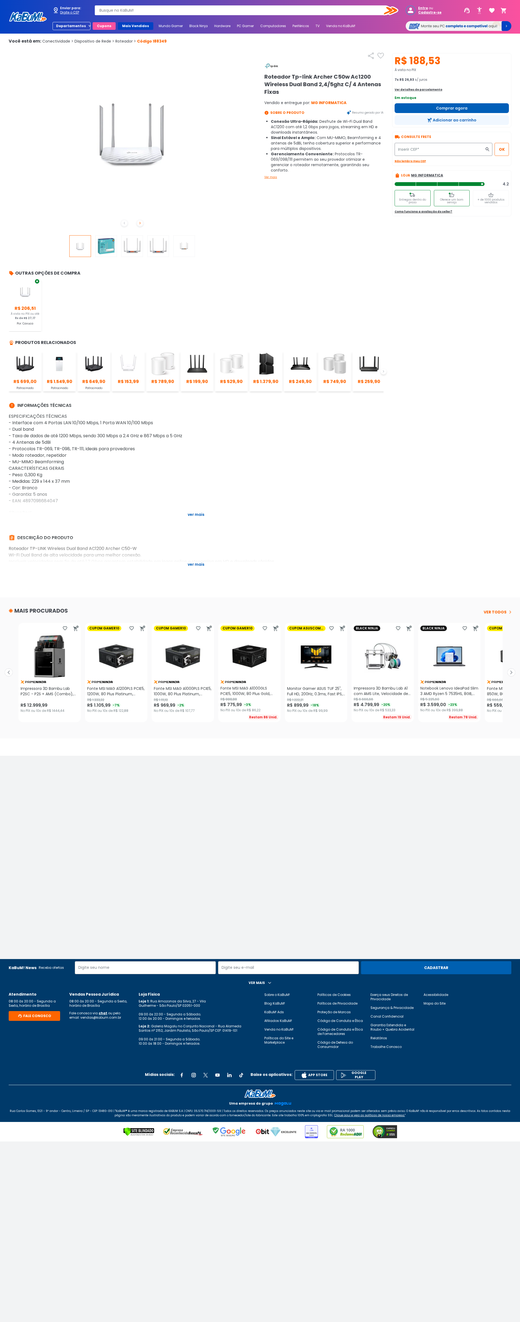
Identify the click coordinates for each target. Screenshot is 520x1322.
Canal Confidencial (387, 1016)
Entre (423, 8)
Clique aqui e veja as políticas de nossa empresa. (369, 1115)
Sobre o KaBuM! (277, 994)
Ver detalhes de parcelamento (418, 90)
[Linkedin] (229, 1075)
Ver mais (270, 177)
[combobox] (243, 10)
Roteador (125, 41)
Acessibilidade (436, 994)
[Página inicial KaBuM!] (28, 17)
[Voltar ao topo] (260, 1093)
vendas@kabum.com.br (100, 1017)
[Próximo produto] (511, 672)
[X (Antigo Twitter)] (205, 1075)
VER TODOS (495, 612)
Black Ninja (198, 26)
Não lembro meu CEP (410, 161)
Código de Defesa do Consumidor (335, 1044)
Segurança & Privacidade (392, 1007)
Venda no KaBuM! (340, 26)
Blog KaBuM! (274, 1003)
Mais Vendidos (135, 26)
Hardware (222, 26)
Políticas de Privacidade (337, 1003)
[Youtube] (217, 1075)
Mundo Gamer (171, 26)
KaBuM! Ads (274, 1012)
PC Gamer (245, 26)
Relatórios (378, 1038)
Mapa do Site (435, 1003)
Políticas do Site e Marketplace (278, 1040)
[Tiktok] (241, 1075)
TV (318, 26)
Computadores (273, 26)
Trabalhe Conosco (386, 1046)
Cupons (104, 26)
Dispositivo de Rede (94, 41)
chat (103, 1013)
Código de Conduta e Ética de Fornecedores (340, 1031)
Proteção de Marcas (334, 1012)
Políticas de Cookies (334, 994)
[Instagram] (194, 1075)
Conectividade (57, 41)
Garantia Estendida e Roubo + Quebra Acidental (392, 1027)
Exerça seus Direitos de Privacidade (389, 996)
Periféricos (300, 26)
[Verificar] (138, 1131)
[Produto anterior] (8, 672)
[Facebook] (182, 1075)
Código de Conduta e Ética (340, 1020)
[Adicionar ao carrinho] (76, 628)
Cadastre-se (429, 12)
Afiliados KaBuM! (278, 1020)
